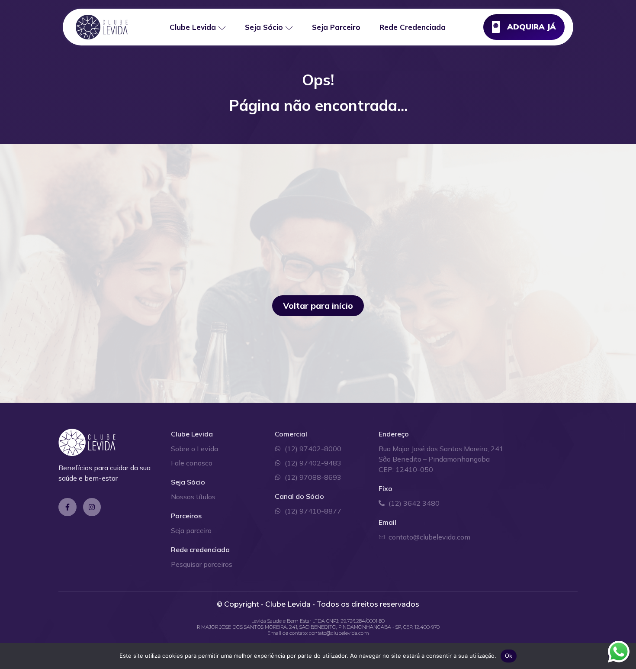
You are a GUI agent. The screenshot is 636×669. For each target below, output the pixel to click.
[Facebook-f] (67, 507)
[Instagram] (92, 507)
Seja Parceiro (336, 27)
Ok (509, 655)
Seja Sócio (264, 27)
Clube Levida (193, 27)
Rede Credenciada (412, 27)
